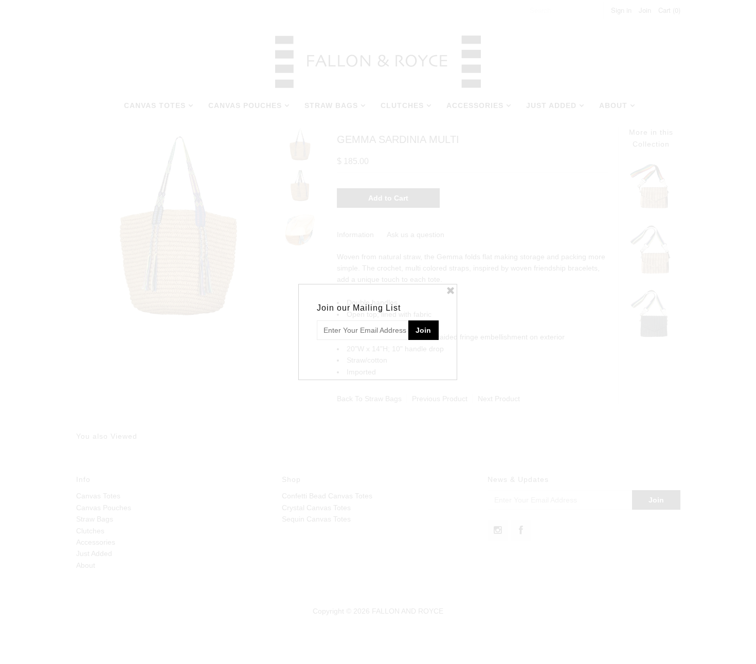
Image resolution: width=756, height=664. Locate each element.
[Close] (450, 290)
